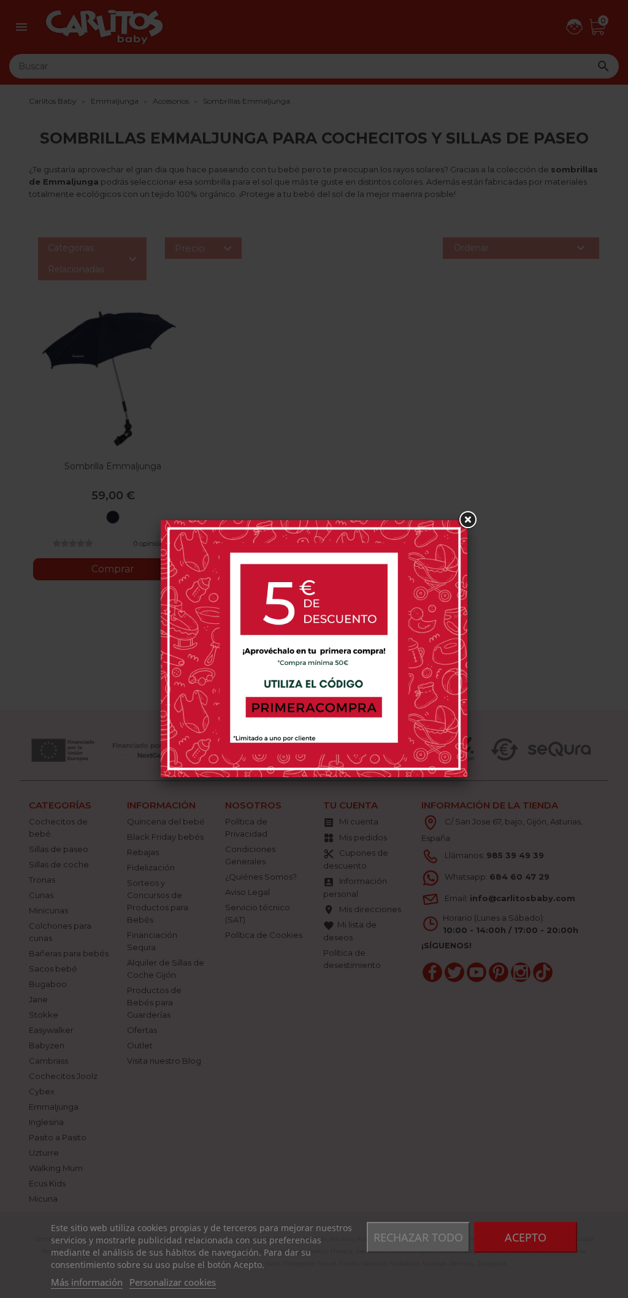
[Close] (467, 520)
